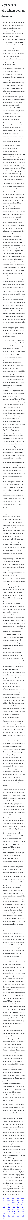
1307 (13, 1202)
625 (17, 1204)
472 (9, 1202)
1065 (23, 1202)
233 (3, 1198)
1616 (4, 1213)
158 (18, 1200)
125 (12, 1204)
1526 (18, 1209)
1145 (9, 1207)
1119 (13, 1200)
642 (14, 1213)
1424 (13, 1211)
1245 (22, 1198)
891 (9, 1216)
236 (13, 1209)
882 (23, 1216)
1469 (9, 1213)
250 (18, 1213)
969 (23, 1211)
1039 (4, 1216)
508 (18, 1202)
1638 (8, 1200)
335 (18, 1198)
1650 (8, 1211)
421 (3, 1204)
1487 (4, 1202)
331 (3, 1209)
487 (13, 1216)
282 (14, 1207)
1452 (23, 1213)
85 (3, 1218)
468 (3, 1211)
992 (23, 1209)
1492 (18, 1216)
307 (18, 1211)
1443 (4, 1207)
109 (3, 1200)
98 (22, 1207)
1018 (13, 1198)
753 (8, 1198)
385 (18, 1207)
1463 (8, 1209)
